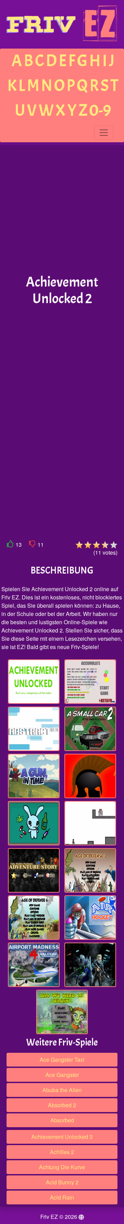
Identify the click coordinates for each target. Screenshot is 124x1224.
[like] (10, 545)
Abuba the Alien (62, 1090)
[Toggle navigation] (103, 133)
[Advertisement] (62, 210)
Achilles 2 (62, 1152)
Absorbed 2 (62, 1105)
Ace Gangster (62, 1075)
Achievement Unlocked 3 (62, 1137)
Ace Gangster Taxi (62, 1059)
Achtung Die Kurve (62, 1167)
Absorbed (62, 1120)
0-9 (100, 110)
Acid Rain (62, 1197)
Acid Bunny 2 (62, 1182)
